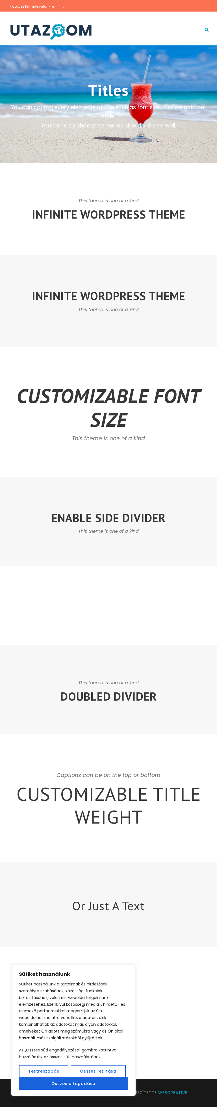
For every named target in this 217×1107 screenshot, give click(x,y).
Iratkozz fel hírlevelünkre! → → (37, 6)
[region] (73, 1030)
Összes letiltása (98, 1071)
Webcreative (172, 1092)
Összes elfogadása (73, 1083)
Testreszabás (43, 1071)
